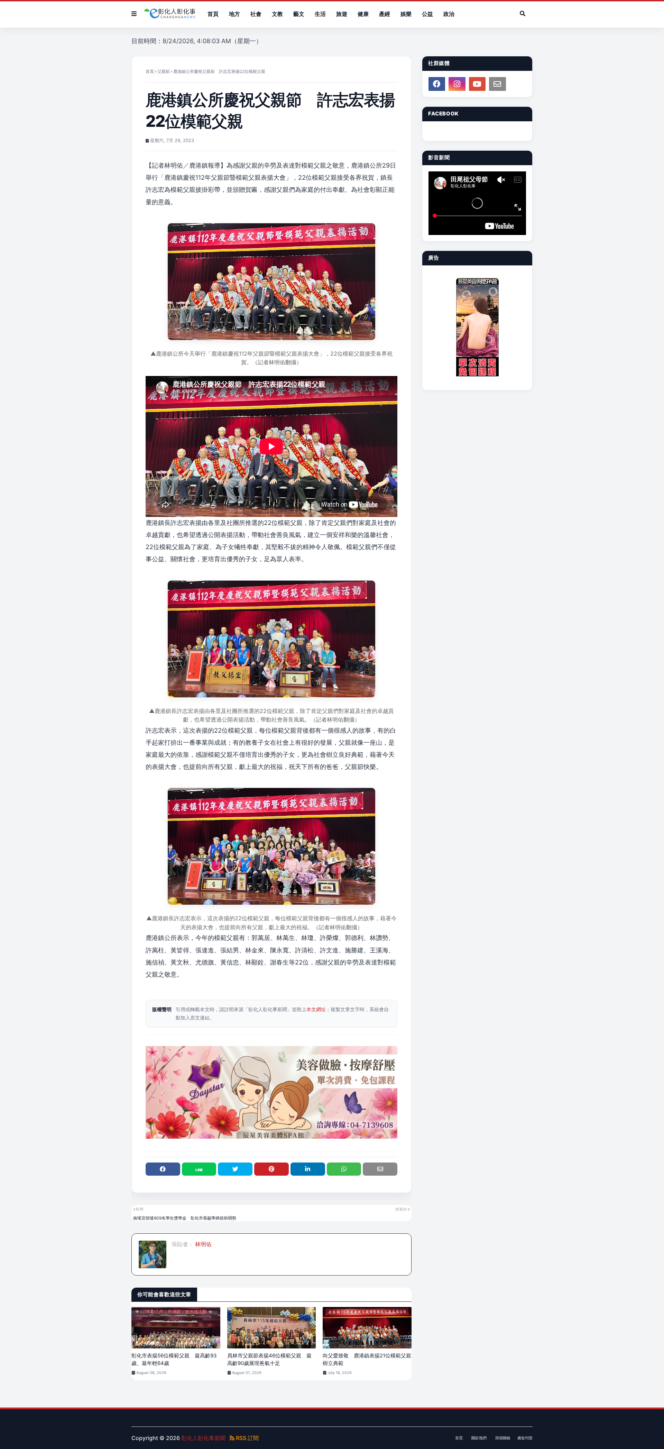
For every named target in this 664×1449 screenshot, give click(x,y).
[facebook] (436, 84)
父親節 (163, 71)
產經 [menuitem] (384, 13)
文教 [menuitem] (277, 13)
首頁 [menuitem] (213, 13)
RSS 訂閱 (246, 1437)
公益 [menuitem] (427, 13)
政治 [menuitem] (448, 13)
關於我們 (479, 1438)
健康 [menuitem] (363, 13)
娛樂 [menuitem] (406, 13)
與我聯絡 (502, 1438)
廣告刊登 (525, 1438)
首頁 (150, 71)
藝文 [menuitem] (298, 13)
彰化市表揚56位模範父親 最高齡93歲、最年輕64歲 (174, 1359)
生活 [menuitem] (320, 13)
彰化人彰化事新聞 (203, 1437)
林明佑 (203, 1244)
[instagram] (457, 84)
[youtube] (477, 84)
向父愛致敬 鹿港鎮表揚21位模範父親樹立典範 (367, 1359)
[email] (497, 84)
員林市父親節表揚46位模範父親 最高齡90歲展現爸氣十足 (269, 1359)
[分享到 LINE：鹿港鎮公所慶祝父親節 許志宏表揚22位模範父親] (199, 1169)
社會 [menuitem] (255, 13)
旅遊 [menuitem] (341, 13)
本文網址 (316, 1009)
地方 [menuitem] (234, 13)
